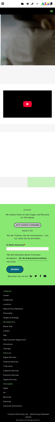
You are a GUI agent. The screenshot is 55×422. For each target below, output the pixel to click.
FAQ (5, 335)
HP (4, 393)
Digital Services (9, 357)
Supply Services (10, 379)
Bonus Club (8, 326)
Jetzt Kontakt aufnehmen (27, 225)
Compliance (8, 300)
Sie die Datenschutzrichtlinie (33, 258)
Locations (7, 304)
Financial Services (10, 362)
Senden (15, 269)
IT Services (8, 366)
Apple (5, 388)
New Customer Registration (14, 340)
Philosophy (7, 313)
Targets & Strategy (11, 318)
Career (6, 295)
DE (37, 4)
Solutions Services (11, 375)
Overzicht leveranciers (12, 406)
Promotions (8, 344)
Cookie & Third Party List (18, 414)
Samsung (7, 401)
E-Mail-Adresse (15, 245)
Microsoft (7, 397)
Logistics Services (11, 371)
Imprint (28, 417)
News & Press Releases (13, 309)
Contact (6, 331)
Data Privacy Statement (39, 414)
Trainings (7, 349)
